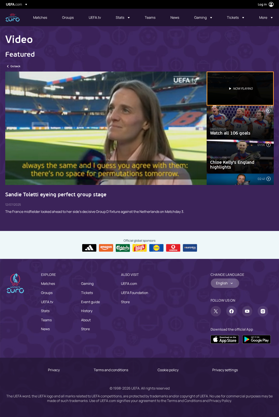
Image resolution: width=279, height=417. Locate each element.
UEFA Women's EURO (12, 17)
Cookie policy (168, 369)
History (86, 310)
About (86, 320)
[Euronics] (190, 248)
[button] (123, 17)
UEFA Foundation (134, 292)
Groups (47, 292)
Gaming (87, 283)
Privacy (54, 369)
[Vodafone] (173, 248)
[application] (106, 128)
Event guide (90, 301)
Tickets (87, 292)
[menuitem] (42, 17)
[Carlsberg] (123, 248)
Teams (46, 320)
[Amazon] (106, 248)
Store (85, 328)
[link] (40, 17)
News (45, 328)
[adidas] (89, 248)
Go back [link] (15, 66)
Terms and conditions (111, 369)
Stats (45, 310)
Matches (48, 283)
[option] (240, 89)
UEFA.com (129, 283)
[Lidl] (156, 248)
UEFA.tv (47, 301)
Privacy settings (225, 369)
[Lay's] (140, 248)
